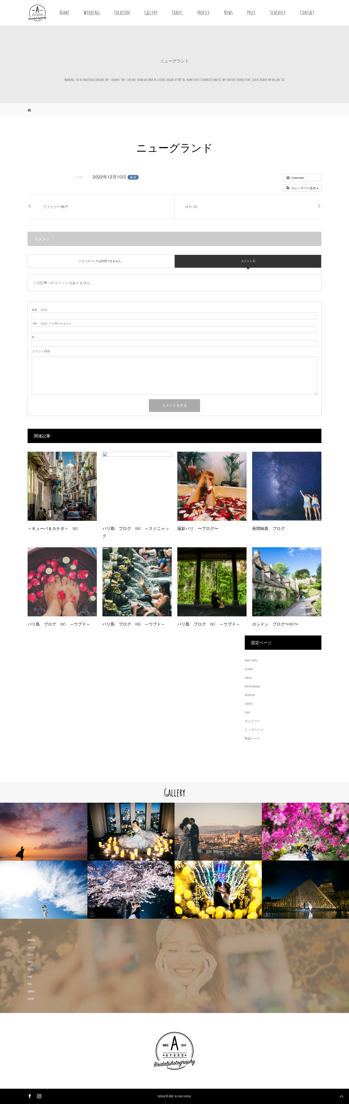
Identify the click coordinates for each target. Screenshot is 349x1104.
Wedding (92, 13)
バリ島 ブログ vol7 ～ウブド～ (208, 624)
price (30, 984)
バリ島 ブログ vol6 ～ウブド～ (133, 624)
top (29, 932)
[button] (302, 187)
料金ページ (252, 738)
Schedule (278, 13)
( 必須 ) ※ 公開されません (52, 323)
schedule (31, 991)
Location (122, 13)
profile (203, 13)
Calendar (249, 669)
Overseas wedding (252, 686)
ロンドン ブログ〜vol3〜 (275, 624)
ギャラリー (252, 721)
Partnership (250, 695)
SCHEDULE (249, 704)
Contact (307, 13)
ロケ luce (191, 206)
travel (30, 962)
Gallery (150, 13)
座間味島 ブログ (268, 528)
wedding (31, 940)
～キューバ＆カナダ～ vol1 (53, 528)
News (228, 13)
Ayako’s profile (251, 660)
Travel (177, 13)
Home (64, 13)
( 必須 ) (40, 309)
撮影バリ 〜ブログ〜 (197, 528)
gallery (31, 954)
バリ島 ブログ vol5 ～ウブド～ (59, 624)
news (30, 977)
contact (31, 999)
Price (251, 13)
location (31, 947)
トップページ (254, 730)
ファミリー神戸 (55, 206)
